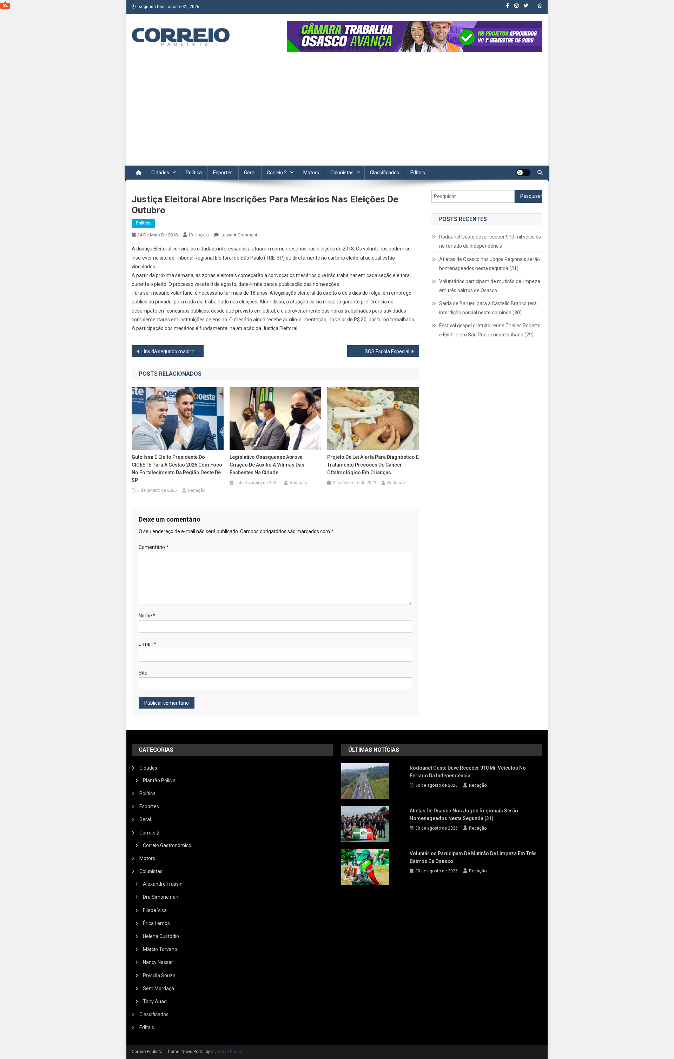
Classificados (384, 172)
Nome (147, 615)
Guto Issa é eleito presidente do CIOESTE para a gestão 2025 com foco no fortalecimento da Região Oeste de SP (177, 468)
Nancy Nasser (158, 962)
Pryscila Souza (159, 975)
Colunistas (341, 172)
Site (143, 673)
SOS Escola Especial (387, 351)
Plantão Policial (160, 780)
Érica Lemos (156, 923)
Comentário (153, 547)
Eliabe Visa (155, 910)
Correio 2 (277, 172)
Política (194, 172)
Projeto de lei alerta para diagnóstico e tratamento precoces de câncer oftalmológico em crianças (373, 464)
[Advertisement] (337, 113)
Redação (199, 234)
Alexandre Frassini (163, 884)
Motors (311, 172)
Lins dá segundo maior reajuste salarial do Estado (172, 351)
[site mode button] (523, 172)
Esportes (223, 172)
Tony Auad (155, 1001)
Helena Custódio (161, 936)
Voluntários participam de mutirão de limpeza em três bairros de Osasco (489, 286)
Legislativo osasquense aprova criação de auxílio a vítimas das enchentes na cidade (267, 464)
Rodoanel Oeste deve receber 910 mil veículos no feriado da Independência (490, 241)
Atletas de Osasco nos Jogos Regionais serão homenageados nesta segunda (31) (489, 263)
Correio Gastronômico (167, 845)
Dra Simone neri (160, 897)
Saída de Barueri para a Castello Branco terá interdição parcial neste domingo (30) (488, 308)
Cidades (160, 172)
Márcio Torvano (160, 949)
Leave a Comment (238, 234)
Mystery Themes (227, 1051)
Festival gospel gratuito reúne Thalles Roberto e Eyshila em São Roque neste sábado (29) (490, 330)
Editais (417, 172)
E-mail (147, 644)
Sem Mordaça (158, 988)
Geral (250, 172)
